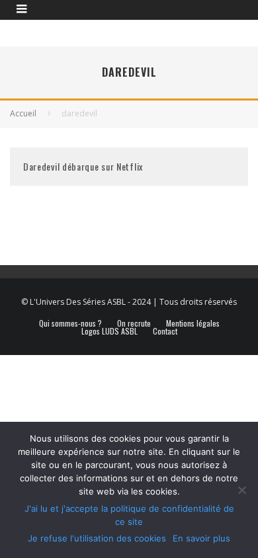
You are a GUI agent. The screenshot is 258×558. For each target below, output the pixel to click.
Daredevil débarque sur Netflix (83, 166)
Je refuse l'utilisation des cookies (97, 538)
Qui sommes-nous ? (70, 323)
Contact (165, 331)
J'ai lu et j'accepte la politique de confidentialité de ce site (129, 515)
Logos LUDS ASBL (109, 331)
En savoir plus (201, 538)
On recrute (134, 323)
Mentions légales (193, 323)
